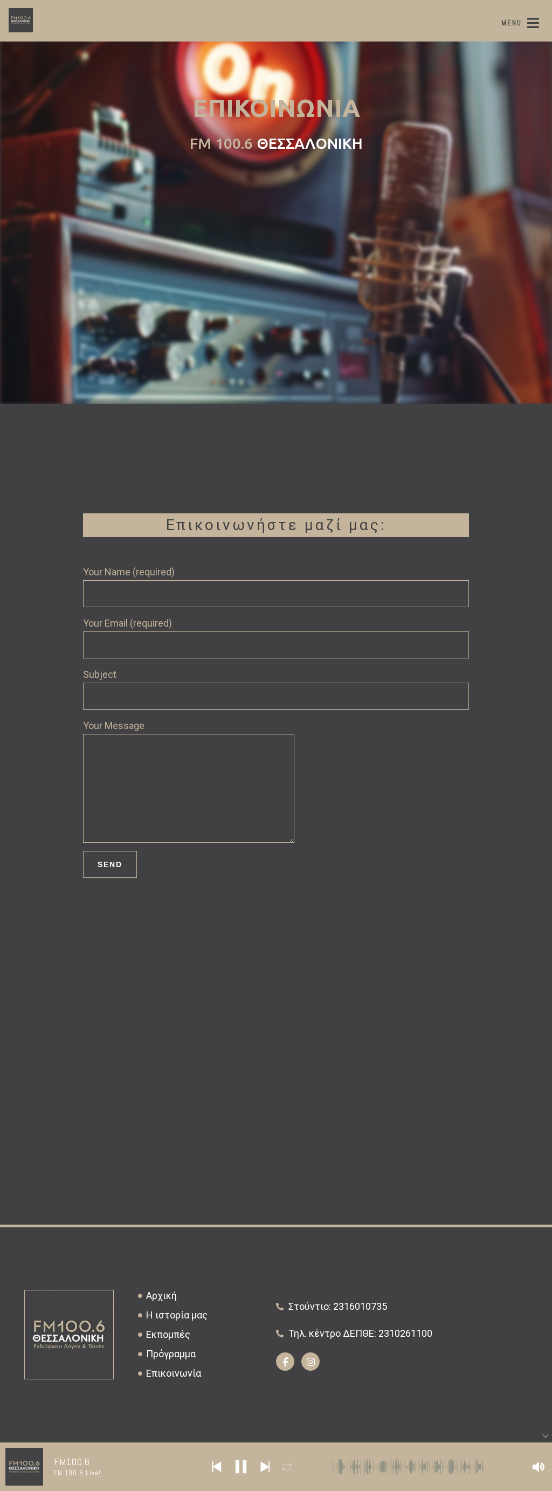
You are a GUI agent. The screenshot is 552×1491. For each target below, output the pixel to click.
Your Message (113, 725)
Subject (99, 674)
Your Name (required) (129, 572)
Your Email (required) (127, 623)
